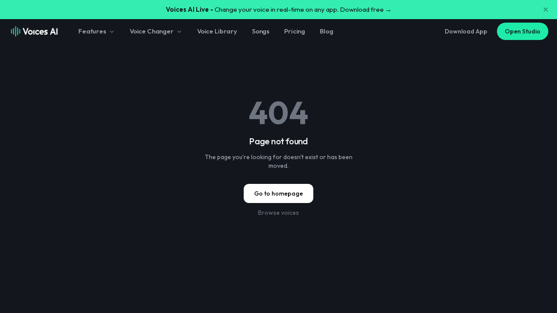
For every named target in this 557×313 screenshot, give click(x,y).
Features (92, 31)
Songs (260, 31)
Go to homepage (278, 193)
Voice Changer (152, 31)
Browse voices (278, 212)
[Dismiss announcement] (546, 9)
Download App (466, 31)
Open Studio (522, 31)
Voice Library (217, 31)
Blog (326, 31)
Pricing (294, 31)
